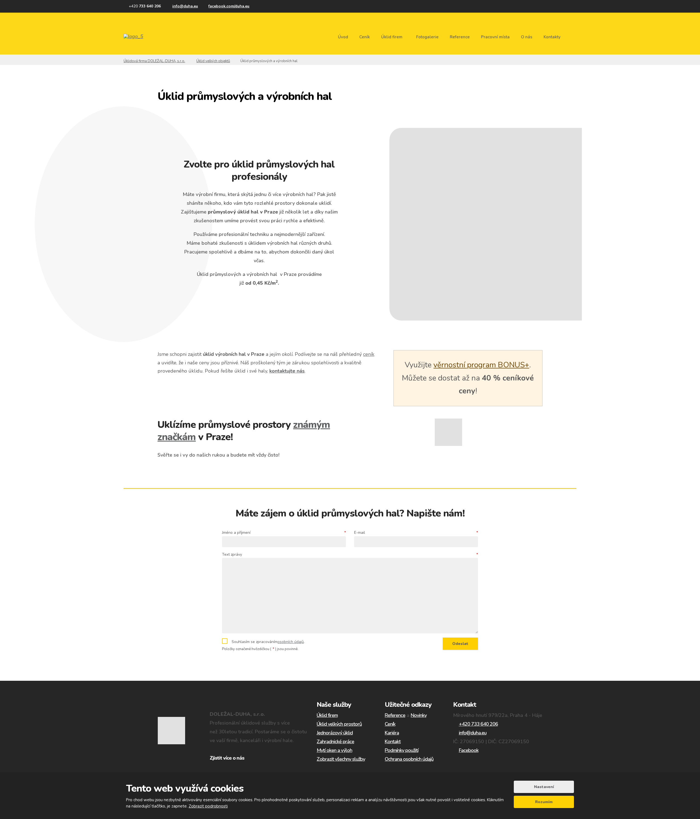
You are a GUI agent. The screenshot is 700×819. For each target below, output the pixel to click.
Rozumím (544, 801)
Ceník (364, 37)
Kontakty (552, 37)
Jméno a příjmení (284, 532)
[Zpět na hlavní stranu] (143, 36)
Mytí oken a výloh (334, 750)
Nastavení (544, 786)
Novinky (419, 715)
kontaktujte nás (287, 371)
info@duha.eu (472, 732)
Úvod (343, 37)
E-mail (416, 532)
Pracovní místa (495, 37)
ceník (368, 354)
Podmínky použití (401, 750)
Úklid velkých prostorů (339, 724)
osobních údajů (291, 641)
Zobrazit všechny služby (341, 759)
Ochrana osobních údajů (409, 759)
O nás (526, 37)
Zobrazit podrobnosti (208, 806)
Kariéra (392, 732)
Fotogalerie (427, 37)
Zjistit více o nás (227, 758)
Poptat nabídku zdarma (259, 303)
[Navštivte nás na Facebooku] (226, 6)
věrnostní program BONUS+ (481, 365)
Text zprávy (350, 554)
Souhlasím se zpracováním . (268, 641)
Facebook (469, 750)
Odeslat (460, 643)
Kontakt (393, 741)
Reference (460, 37)
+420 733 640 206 (478, 724)
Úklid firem (391, 37)
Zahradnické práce (335, 741)
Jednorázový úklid (335, 732)
